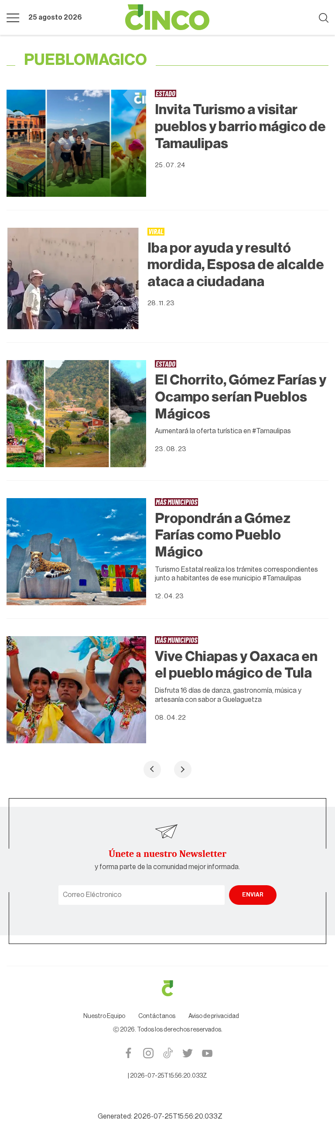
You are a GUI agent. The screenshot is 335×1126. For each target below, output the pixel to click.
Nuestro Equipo (104, 1016)
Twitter (187, 1053)
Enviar (252, 894)
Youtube (207, 1053)
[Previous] (152, 769)
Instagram (148, 1053)
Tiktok (167, 1053)
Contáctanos (156, 1016)
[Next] (182, 769)
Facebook (128, 1053)
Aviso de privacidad (213, 1016)
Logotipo (167, 17)
